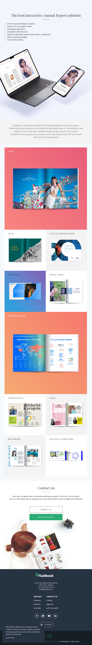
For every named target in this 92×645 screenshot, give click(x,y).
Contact (49, 600)
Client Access (46, 624)
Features (37, 604)
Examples (37, 608)
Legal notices (75, 641)
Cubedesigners (65, 641)
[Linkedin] (55, 616)
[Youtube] (49, 616)
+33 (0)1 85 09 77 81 (47, 587)
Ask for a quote (46, 517)
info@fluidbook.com (46, 589)
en (50, 636)
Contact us (45, 510)
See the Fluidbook (45, 190)
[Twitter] (42, 616)
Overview (37, 600)
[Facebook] (36, 616)
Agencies (49, 604)
